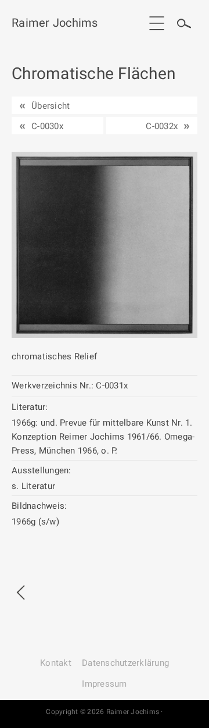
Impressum (104, 683)
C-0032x (162, 126)
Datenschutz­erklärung (125, 662)
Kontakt (55, 662)
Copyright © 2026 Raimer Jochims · (104, 711)
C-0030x (47, 126)
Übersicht (50, 105)
